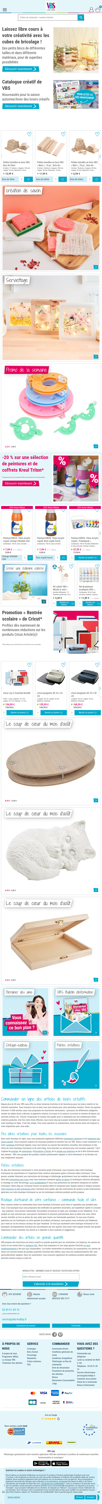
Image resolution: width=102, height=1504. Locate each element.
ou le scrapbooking (38, 1182)
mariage (14, 1151)
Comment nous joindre (86, 1379)
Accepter (90, 1497)
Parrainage (32, 1355)
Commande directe (60, 1348)
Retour (55, 1377)
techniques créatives (73, 1138)
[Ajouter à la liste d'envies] (29, 134)
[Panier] (98, 9)
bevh (25, 1426)
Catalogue (31, 1348)
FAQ (29, 1364)
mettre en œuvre (63, 1179)
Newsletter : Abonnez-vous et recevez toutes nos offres (51, 1271)
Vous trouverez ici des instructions (16, 1189)
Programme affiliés (10, 1356)
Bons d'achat (32, 1352)
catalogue (10, 1145)
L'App (54, 1383)
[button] (4, 156)
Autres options (14, 1497)
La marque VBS (8, 1360)
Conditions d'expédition (62, 1358)
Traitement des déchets (12, 1363)
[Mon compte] (91, 9)
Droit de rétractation (60, 1367)
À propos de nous (9, 1353)
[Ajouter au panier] (28, 179)
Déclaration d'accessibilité (63, 1380)
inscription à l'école (42, 1151)
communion (27, 1151)
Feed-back (76, 1325)
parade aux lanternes (66, 1151)
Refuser (79, 1497)
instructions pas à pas (18, 1179)
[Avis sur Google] (51, 1417)
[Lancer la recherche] (81, 17)
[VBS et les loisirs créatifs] (51, 6)
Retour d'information (86, 1385)
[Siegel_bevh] (16, 1431)
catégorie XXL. (31, 1245)
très (27, 1248)
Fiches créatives (34, 1361)
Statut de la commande (87, 1382)
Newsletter (31, 1358)
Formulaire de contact (26, 1325)
